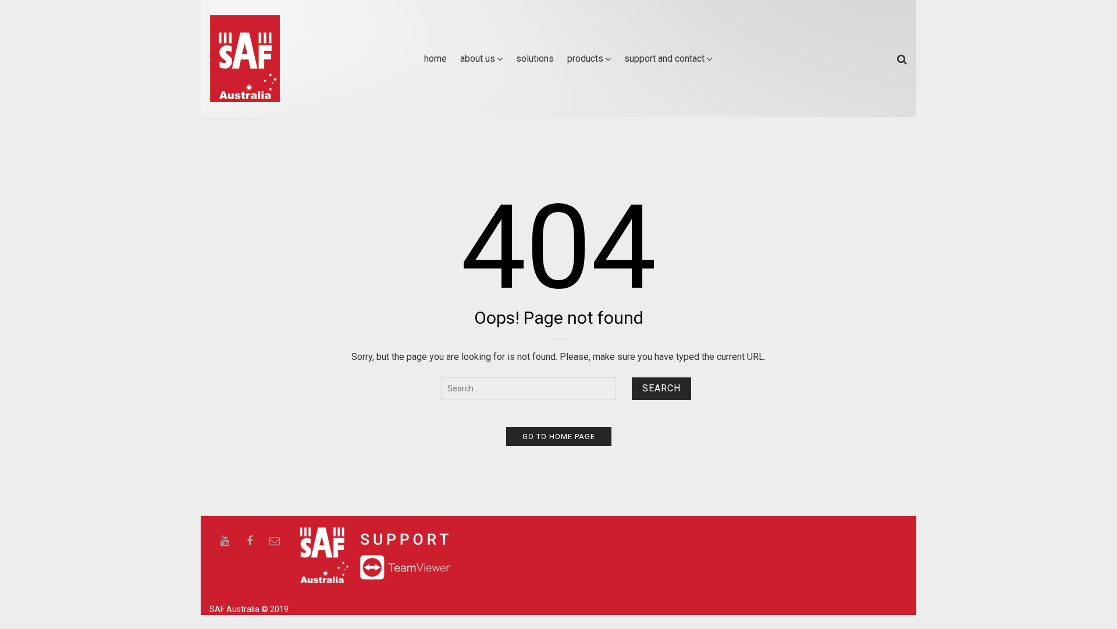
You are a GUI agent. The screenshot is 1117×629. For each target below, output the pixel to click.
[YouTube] (224, 541)
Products (585, 58)
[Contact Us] (274, 541)
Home (435, 58)
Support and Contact (664, 58)
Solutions (535, 58)
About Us (477, 58)
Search (661, 388)
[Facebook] (249, 541)
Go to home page (558, 436)
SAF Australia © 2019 (249, 609)
